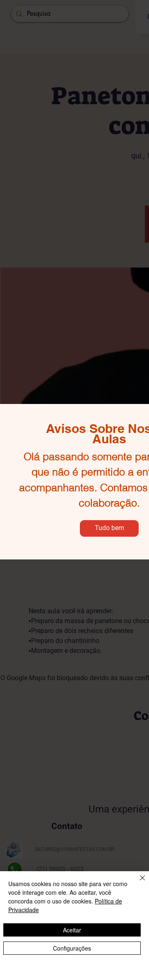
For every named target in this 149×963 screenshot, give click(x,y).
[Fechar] (137, 883)
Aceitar (72, 930)
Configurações (72, 948)
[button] (109, 528)
